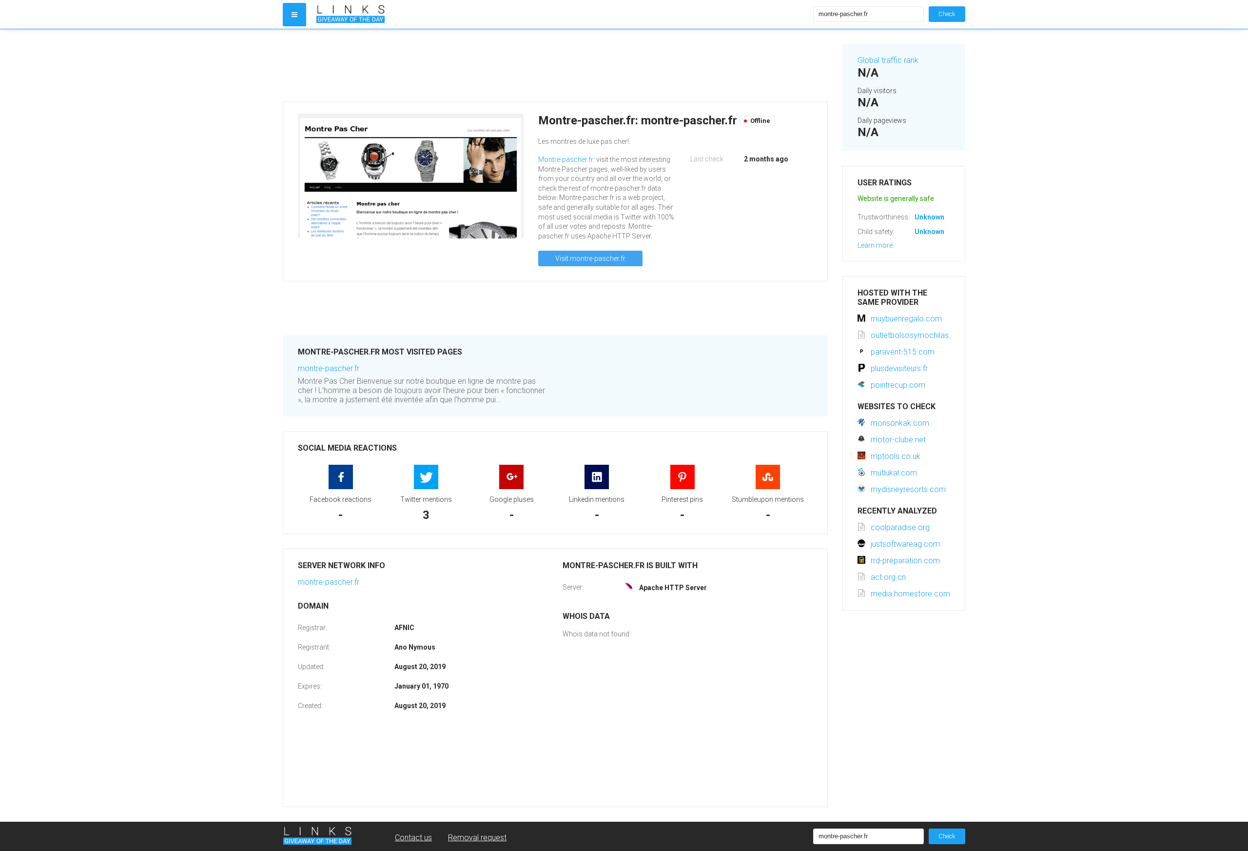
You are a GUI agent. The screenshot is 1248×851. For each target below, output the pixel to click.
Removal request (477, 837)
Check (947, 14)
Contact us (413, 837)
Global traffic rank (888, 60)
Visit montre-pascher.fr (590, 258)
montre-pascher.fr (328, 368)
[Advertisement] (555, 65)
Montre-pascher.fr (565, 159)
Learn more (875, 245)
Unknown (929, 217)
